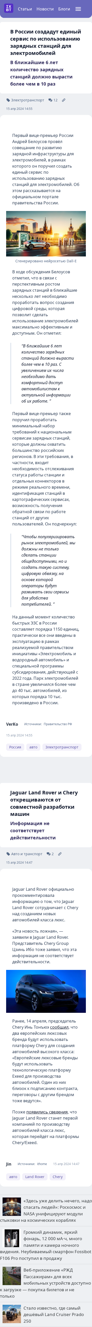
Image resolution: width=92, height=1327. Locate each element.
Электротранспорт (61, 747)
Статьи (25, 9)
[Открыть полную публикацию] (64, 100)
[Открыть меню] (78, 9)
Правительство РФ (58, 724)
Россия (15, 747)
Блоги (64, 9)
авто (33, 747)
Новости (45, 9)
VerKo (12, 724)
